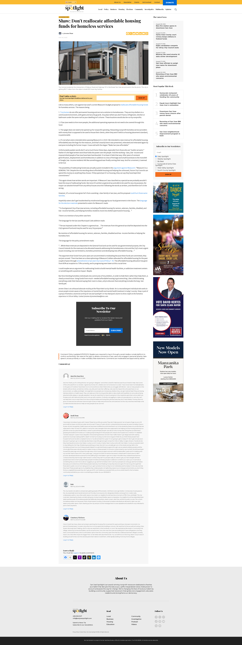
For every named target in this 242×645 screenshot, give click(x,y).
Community (135, 616)
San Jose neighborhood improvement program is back (170, 134)
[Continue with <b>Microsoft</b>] (89, 557)
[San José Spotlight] (76, 9)
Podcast (134, 622)
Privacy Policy (76, 632)
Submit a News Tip (79, 623)
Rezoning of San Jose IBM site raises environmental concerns (166, 76)
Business (110, 619)
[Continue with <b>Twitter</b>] (75, 557)
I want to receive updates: (92, 335)
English (70, 2)
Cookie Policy (83, 632)
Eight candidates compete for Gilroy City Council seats (167, 47)
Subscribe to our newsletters (83, 625)
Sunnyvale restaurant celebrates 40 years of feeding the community (169, 95)
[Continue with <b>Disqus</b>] (98, 557)
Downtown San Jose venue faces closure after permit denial (170, 113)
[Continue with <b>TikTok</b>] (84, 557)
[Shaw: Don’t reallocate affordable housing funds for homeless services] (103, 63)
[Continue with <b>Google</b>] (70, 557)
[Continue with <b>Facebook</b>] (65, 557)
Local (109, 616)
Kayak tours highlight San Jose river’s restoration (170, 104)
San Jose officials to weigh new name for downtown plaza (167, 65)
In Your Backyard (64, 17)
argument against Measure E (124, 168)
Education (110, 624)
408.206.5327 (77, 616)
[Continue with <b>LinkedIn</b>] (94, 557)
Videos (134, 624)
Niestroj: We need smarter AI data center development (168, 55)
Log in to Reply (68, 407)
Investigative (136, 619)
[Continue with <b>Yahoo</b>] (80, 557)
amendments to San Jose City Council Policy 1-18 (95, 261)
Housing (110, 622)
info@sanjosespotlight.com (82, 618)
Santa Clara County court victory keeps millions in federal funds (166, 37)
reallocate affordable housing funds (134, 105)
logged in (76, 553)
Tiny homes (64, 112)
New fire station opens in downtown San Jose (166, 27)
